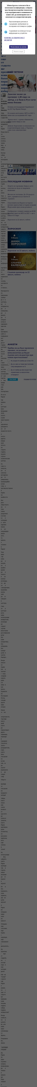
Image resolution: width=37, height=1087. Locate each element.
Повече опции (18, 51)
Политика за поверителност (14, 38)
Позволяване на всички (18, 47)
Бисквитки (8, 40)
